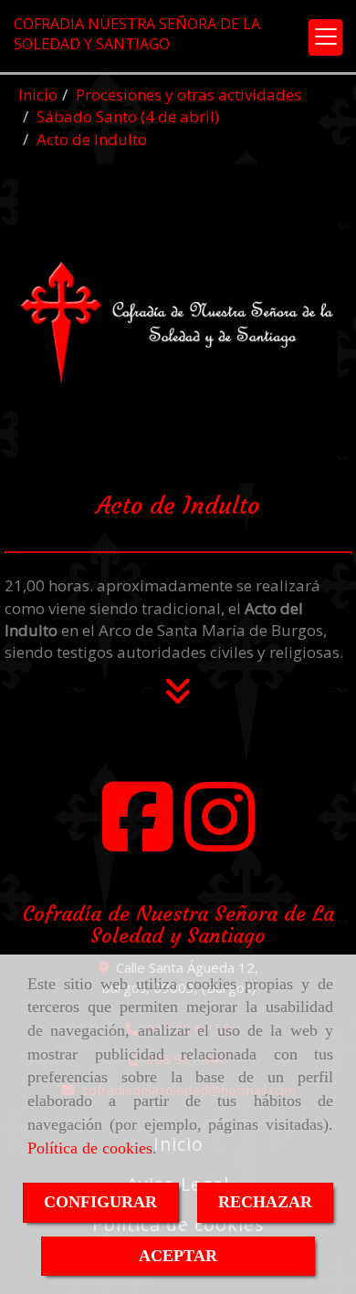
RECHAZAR (265, 1202)
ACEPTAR (178, 1256)
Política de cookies (89, 1148)
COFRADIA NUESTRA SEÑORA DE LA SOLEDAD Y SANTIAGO (137, 34)
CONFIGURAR (100, 1202)
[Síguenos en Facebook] (137, 833)
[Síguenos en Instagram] (219, 833)
